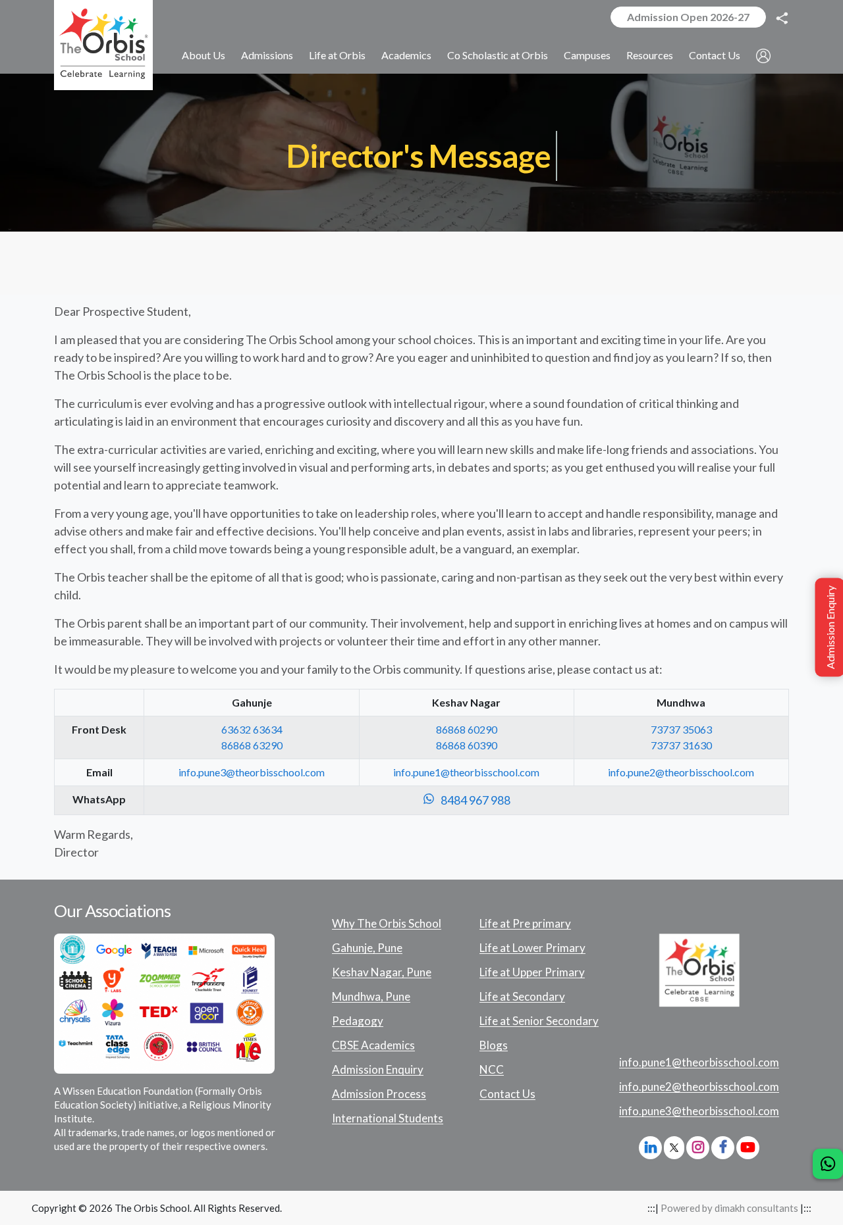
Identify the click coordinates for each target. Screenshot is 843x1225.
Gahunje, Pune (367, 948)
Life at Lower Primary (532, 948)
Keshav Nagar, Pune (381, 972)
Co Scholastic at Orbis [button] (497, 55)
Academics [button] (406, 55)
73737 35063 (681, 729)
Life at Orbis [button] (337, 55)
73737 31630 (681, 745)
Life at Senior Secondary (539, 1021)
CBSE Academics (373, 1045)
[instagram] (698, 1147)
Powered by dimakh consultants (729, 1208)
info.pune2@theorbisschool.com (681, 772)
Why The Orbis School (386, 924)
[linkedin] (650, 1147)
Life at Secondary (522, 997)
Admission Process (379, 1094)
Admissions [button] (267, 55)
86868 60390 (466, 745)
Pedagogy (357, 1021)
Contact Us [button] (714, 55)
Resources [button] (649, 55)
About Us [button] (203, 55)
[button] (763, 55)
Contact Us (507, 1094)
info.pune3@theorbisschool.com (251, 772)
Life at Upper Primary (532, 972)
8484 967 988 (472, 800)
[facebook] (723, 1147)
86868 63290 (252, 745)
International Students (387, 1118)
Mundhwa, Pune (371, 997)
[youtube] (748, 1147)
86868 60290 (466, 729)
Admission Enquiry (377, 1070)
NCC (491, 1070)
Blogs (493, 1045)
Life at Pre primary (525, 924)
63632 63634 (252, 729)
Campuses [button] (587, 55)
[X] (674, 1149)
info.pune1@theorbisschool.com (466, 772)
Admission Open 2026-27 (688, 17)
